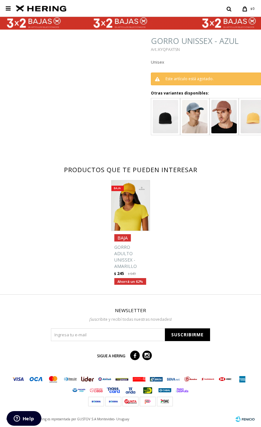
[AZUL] (194, 116)
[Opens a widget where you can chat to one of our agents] (23, 419)
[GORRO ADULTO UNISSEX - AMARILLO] (130, 205)
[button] (229, 8)
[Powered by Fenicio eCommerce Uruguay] (245, 419)
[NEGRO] (165, 116)
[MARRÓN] (224, 116)
